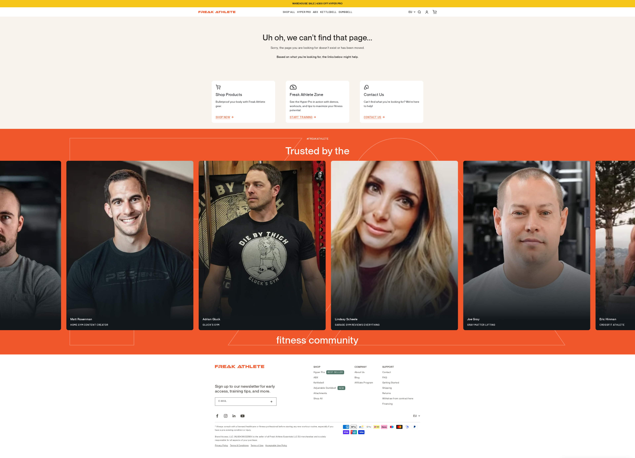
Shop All (318, 398)
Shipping (387, 388)
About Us (360, 372)
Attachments (320, 393)
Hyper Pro (328, 372)
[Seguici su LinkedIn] (234, 416)
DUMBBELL (345, 11)
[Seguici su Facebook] (217, 416)
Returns (386, 393)
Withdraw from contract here (397, 398)
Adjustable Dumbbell (329, 388)
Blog (357, 377)
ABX (315, 11)
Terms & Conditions (239, 445)
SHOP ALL (289, 11)
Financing (387, 403)
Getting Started (390, 382)
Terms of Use (257, 445)
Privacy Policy (221, 445)
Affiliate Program (364, 382)
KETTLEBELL (328, 11)
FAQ (384, 377)
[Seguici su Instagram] (225, 416)
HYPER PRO (304, 11)
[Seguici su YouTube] (242, 416)
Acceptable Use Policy (276, 445)
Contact (386, 372)
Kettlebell (319, 382)
